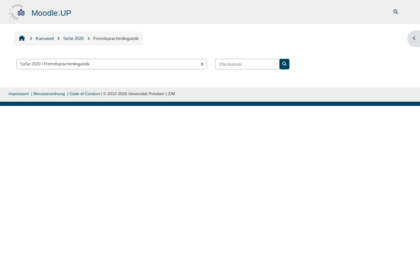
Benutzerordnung (49, 93)
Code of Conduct (84, 93)
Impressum (19, 93)
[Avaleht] (17, 11)
